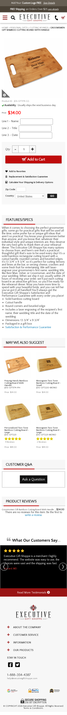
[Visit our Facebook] (10, 665)
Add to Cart (36, 159)
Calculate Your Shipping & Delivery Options (31, 182)
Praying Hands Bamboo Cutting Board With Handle (16, 383)
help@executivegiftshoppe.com (22, 678)
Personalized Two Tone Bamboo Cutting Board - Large (16, 430)
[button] (5, 17)
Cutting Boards (39, 27)
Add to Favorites (17, 171)
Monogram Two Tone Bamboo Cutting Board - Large (48, 430)
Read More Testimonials (32, 592)
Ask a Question (33, 479)
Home (5, 27)
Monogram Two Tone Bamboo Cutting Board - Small (48, 383)
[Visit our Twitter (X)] (17, 665)
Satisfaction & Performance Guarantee (28, 327)
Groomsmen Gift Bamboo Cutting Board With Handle (28, 509)
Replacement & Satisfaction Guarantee (28, 176)
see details (53, 9)
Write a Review (33, 515)
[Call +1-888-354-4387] (56, 18)
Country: (9, 196)
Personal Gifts (19, 27)
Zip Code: (10, 189)
